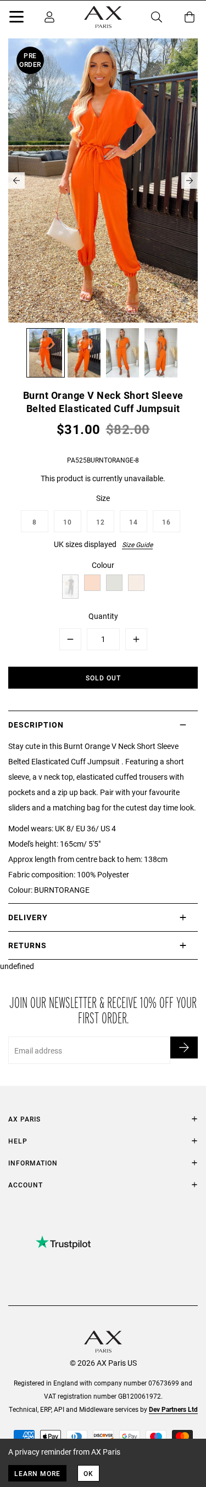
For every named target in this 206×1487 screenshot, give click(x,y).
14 (133, 521)
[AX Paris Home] (102, 17)
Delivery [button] (28, 917)
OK (88, 1473)
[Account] (49, 17)
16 (166, 521)
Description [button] (36, 724)
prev (16, 180)
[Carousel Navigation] (103, 180)
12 (100, 521)
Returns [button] (27, 945)
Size (103, 498)
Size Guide (137, 544)
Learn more (37, 1473)
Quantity (103, 616)
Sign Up (184, 1047)
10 (67, 521)
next (189, 180)
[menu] (16, 18)
